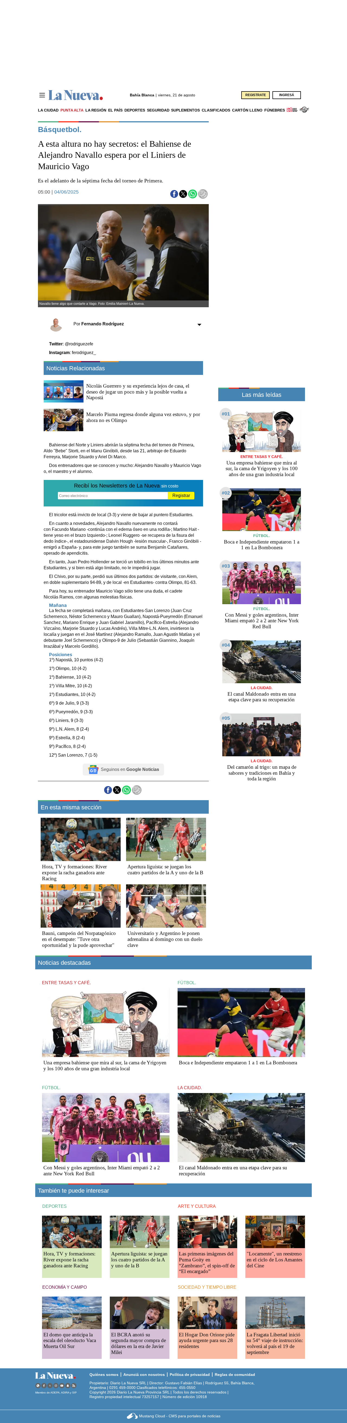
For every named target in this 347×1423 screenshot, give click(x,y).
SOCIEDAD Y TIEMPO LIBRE (207, 1287)
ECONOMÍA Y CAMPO (64, 1287)
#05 (226, 718)
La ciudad (48, 110)
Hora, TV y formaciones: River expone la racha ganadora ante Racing (74, 872)
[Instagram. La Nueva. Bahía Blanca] (55, 1385)
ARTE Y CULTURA (197, 1206)
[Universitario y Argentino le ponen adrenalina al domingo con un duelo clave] (166, 906)
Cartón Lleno (247, 110)
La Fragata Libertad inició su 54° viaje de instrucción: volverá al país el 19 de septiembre (275, 1343)
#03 (226, 566)
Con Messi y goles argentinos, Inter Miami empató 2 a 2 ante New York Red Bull (262, 621)
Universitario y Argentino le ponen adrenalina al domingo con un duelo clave (165, 939)
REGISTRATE (255, 95)
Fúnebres (274, 110)
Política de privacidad (190, 1374)
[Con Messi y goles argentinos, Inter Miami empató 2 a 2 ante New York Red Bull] (261, 582)
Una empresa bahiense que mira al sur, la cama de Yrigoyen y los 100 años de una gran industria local (262, 468)
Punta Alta (71, 110)
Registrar (181, 495)
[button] (174, 194)
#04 (226, 645)
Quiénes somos (103, 1374)
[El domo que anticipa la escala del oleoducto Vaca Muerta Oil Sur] (72, 1313)
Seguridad (158, 110)
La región (95, 110)
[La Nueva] (76, 95)
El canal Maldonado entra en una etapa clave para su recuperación (261, 697)
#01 (226, 414)
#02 (226, 493)
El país (115, 110)
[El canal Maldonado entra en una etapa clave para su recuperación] (261, 661)
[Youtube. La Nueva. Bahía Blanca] (61, 1385)
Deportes (134, 110)
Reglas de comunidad (235, 1374)
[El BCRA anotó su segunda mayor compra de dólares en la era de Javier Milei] (139, 1313)
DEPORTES (54, 1206)
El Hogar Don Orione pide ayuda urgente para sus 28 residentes (206, 1340)
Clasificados (216, 110)
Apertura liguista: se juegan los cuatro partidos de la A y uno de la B (165, 869)
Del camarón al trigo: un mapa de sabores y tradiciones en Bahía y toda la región (261, 773)
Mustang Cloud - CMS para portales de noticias (179, 1416)
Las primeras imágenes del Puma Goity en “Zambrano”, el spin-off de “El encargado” (207, 1262)
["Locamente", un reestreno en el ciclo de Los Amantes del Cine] (275, 1232)
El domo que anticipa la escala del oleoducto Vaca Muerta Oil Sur (69, 1340)
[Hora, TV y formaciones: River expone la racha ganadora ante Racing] (81, 839)
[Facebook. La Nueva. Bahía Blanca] (44, 1385)
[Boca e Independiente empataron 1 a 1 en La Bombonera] (261, 509)
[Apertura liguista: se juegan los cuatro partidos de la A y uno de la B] (166, 839)
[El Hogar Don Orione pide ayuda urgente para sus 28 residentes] (207, 1313)
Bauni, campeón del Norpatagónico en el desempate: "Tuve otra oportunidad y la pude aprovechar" (79, 939)
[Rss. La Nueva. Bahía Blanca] (73, 1385)
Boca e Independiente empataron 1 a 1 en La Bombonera (261, 545)
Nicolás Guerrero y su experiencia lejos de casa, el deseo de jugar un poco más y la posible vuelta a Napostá (137, 392)
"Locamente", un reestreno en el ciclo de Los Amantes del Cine (274, 1259)
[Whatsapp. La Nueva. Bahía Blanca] (38, 1385)
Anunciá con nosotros (144, 1374)
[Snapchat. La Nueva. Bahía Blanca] (67, 1385)
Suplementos (185, 110)
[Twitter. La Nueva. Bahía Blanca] (50, 1385)
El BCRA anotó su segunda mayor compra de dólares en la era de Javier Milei (138, 1343)
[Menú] (42, 95)
